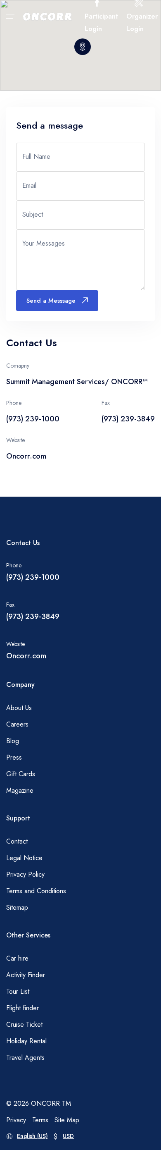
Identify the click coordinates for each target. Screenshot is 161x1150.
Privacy (16, 1120)
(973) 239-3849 (32, 616)
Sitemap (17, 907)
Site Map (66, 1120)
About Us (19, 707)
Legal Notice (24, 858)
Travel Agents (25, 1057)
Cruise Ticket (24, 1024)
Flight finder (22, 1008)
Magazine (19, 790)
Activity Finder (25, 975)
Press (14, 757)
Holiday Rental (26, 1041)
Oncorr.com (26, 456)
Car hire (17, 958)
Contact (17, 841)
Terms (40, 1120)
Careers (17, 724)
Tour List (17, 991)
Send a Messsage (51, 300)
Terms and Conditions (36, 891)
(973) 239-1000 (32, 577)
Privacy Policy (25, 874)
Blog (12, 741)
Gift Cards (20, 774)
